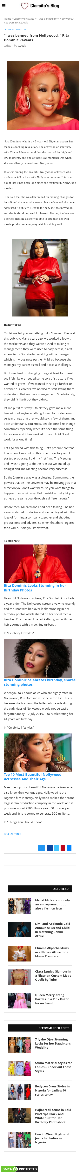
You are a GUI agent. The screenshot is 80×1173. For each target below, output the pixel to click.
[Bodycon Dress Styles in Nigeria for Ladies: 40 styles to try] (19, 1092)
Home (7, 18)
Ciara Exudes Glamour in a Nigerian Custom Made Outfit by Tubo (53, 975)
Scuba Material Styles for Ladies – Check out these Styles (53, 1067)
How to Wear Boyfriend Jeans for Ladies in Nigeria (52, 1138)
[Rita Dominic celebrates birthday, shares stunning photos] (38, 642)
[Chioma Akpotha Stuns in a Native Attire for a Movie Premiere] (19, 953)
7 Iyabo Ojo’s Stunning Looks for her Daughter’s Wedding (53, 1043)
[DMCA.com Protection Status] (19, 1168)
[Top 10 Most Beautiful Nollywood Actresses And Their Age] (38, 736)
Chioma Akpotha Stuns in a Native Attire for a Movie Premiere (52, 952)
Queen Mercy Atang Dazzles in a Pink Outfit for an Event (52, 999)
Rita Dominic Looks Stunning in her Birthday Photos (35, 587)
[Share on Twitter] (56, 848)
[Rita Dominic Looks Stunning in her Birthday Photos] (38, 547)
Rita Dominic (12, 834)
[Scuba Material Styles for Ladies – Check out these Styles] (19, 1068)
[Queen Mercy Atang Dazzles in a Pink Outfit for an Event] (19, 1000)
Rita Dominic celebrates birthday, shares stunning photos (40, 682)
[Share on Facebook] (50, 848)
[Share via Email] (69, 848)
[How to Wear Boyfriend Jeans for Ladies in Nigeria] (19, 1140)
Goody (22, 45)
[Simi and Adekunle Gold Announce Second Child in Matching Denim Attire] (19, 929)
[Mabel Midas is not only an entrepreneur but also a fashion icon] (19, 906)
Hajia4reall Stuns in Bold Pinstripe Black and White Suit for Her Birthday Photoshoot (53, 1116)
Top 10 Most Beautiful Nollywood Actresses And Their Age (32, 776)
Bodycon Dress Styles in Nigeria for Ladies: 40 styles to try (52, 1090)
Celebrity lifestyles (23, 18)
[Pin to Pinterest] (63, 848)
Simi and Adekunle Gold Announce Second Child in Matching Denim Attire (52, 930)
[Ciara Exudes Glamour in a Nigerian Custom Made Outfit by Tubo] (19, 977)
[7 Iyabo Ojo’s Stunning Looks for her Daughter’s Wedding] (19, 1045)
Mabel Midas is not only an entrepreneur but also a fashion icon (52, 904)
